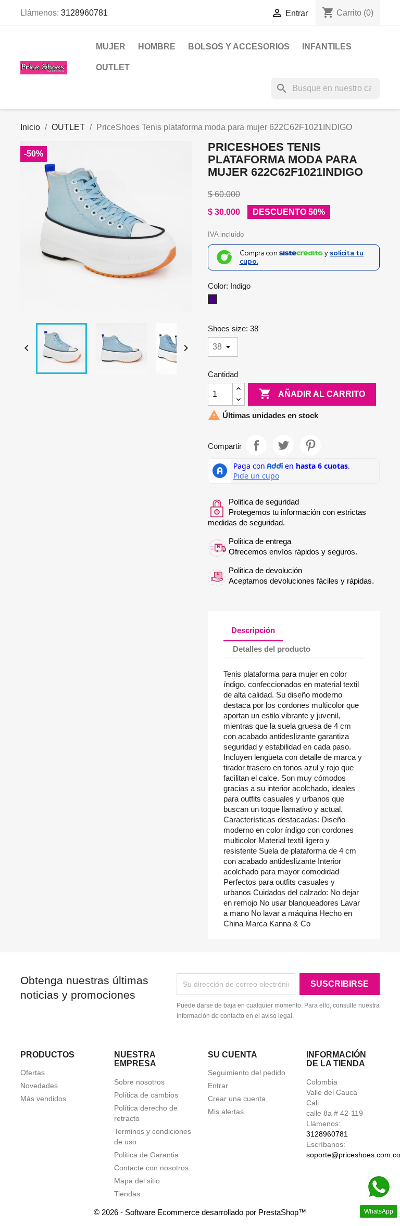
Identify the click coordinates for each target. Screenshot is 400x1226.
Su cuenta (232, 1054)
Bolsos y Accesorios (239, 46)
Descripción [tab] (253, 630)
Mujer (111, 46)
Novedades (39, 1085)
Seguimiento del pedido (246, 1072)
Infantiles (327, 46)
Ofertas (32, 1072)
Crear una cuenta (237, 1098)
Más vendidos (43, 1098)
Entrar (218, 1085)
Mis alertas (226, 1111)
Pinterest (310, 445)
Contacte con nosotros (151, 1168)
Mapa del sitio (137, 1181)
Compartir (256, 445)
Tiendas (127, 1194)
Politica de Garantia (146, 1155)
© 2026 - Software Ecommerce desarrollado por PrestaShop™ (200, 1212)
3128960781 (84, 12)
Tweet (283, 445)
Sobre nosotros (139, 1082)
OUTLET (113, 67)
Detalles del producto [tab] (271, 648)
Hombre (157, 46)
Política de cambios (146, 1095)
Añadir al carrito (312, 394)
